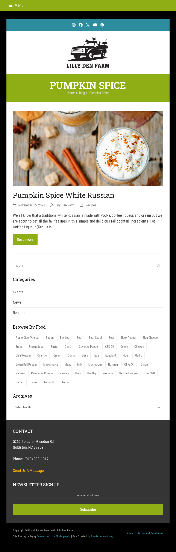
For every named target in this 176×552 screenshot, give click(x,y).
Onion (144, 364)
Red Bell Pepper (128, 373)
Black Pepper (128, 338)
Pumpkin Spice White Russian (63, 195)
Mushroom (95, 364)
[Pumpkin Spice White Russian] (88, 148)
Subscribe (88, 509)
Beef (79, 338)
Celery (124, 347)
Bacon (50, 338)
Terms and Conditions (150, 533)
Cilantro (42, 355)
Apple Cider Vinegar (27, 338)
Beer (111, 338)
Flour (126, 355)
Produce (108, 373)
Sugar (19, 382)
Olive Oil (129, 364)
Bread (19, 347)
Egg (96, 355)
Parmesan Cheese (42, 373)
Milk (79, 364)
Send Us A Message (28, 470)
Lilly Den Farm (64, 205)
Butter (54, 347)
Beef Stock (95, 338)
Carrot (69, 347)
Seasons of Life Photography (53, 536)
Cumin (72, 355)
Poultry (91, 373)
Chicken (139, 347)
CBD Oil (109, 347)
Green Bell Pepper (26, 364)
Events (18, 292)
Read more (25, 239)
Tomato (66, 382)
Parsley (64, 373)
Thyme (33, 382)
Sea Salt (150, 373)
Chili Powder (23, 355)
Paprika (20, 373)
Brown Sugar (36, 347)
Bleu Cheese (150, 338)
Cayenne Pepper (89, 347)
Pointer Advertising (102, 536)
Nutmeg (113, 364)
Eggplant (110, 355)
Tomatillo (49, 382)
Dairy (85, 355)
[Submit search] (158, 266)
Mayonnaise (50, 364)
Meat (68, 364)
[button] (16, 5)
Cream (57, 355)
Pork (78, 373)
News (17, 302)
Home (130, 533)
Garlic (138, 355)
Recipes (90, 205)
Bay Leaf (65, 338)
